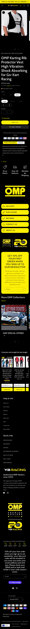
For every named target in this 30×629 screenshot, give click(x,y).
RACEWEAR (6, 444)
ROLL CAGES (6, 459)
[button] (2, 5)
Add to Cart (7, 389)
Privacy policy (7, 624)
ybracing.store (8, 621)
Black (17, 95)
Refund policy (25, 621)
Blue (5, 95)
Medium (13, 101)
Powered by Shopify (16, 621)
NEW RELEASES (7, 440)
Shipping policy (24, 624)
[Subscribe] (23, 289)
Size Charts (6, 407)
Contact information (15, 626)
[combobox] (7, 385)
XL (3, 105)
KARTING (5, 447)
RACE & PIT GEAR (8, 455)
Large (4, 101)
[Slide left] (11, 49)
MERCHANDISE (7, 462)
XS (9, 105)
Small (21, 101)
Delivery (5, 410)
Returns (5, 414)
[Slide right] (18, 49)
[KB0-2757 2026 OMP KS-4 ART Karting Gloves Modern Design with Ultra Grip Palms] (7, 362)
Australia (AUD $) (14, 599)
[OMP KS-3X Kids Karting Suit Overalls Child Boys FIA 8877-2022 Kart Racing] (19, 362)
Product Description (10, 142)
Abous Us (5, 403)
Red (12, 95)
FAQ (4, 422)
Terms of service (15, 624)
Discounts (6, 418)
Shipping (8, 85)
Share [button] (4, 161)
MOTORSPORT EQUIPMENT (10, 451)
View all (3, 300)
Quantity (3, 108)
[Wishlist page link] (20, 5)
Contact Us (6, 425)
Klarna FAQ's (6, 429)
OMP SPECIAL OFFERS (13, 333)
